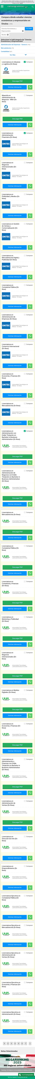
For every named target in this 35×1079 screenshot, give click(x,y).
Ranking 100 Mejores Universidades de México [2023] (16, 1070)
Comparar (29, 62)
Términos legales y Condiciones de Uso (17, 1077)
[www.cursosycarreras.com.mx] (18, 7)
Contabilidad (5, 51)
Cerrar (21, 3)
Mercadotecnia (6, 48)
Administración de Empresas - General (14, 44)
